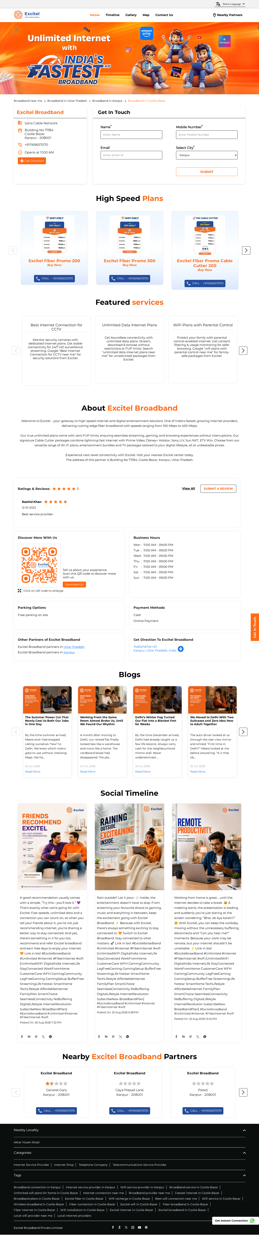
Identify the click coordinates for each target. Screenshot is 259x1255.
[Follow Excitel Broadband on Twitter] (126, 1227)
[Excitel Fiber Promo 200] (54, 248)
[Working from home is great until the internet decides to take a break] (206, 847)
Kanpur (69, 652)
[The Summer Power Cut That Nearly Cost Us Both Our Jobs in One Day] (47, 700)
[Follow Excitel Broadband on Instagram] (133, 1227)
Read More (32, 771)
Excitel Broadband (56, 1073)
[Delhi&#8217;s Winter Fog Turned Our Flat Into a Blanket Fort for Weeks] (157, 700)
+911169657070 (36, 145)
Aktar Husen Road (26, 1142)
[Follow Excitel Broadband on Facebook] (112, 1227)
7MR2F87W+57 (145, 647)
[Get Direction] (180, 651)
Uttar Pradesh (74, 647)
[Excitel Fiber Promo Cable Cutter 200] (205, 250)
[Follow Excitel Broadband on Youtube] (139, 1227)
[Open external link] (255, 640)
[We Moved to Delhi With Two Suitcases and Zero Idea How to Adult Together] (212, 700)
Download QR (74, 584)
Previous (13, 250)
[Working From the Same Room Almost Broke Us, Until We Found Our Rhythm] (102, 700)
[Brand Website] (146, 1227)
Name (106, 126)
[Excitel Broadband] (26, 15)
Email (105, 148)
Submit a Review (218, 489)
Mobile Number (189, 126)
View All (188, 488)
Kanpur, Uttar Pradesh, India (155, 650)
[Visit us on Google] (119, 1227)
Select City (185, 147)
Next (246, 250)
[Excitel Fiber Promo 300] (129, 248)
